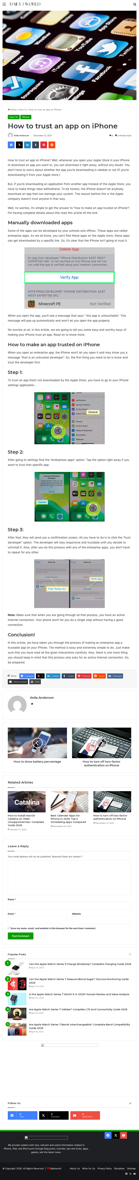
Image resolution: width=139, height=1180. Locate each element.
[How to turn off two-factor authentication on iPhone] (112, 802)
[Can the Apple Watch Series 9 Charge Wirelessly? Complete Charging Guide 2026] (17, 968)
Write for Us (88, 1168)
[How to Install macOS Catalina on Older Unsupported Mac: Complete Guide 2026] (27, 802)
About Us (75, 1168)
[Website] (32, 704)
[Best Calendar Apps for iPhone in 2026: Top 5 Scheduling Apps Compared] (69, 802)
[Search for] (134, 5)
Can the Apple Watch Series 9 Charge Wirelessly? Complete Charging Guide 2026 (80, 964)
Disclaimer (119, 1168)
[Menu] (4, 5)
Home (13, 109)
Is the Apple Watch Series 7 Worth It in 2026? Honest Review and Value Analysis (79, 994)
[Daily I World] (25, 4)
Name (12, 899)
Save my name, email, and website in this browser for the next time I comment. (53, 928)
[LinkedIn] (27, 145)
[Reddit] (51, 145)
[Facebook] (11, 145)
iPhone (25, 117)
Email (12, 913)
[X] (19, 145)
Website (76, 913)
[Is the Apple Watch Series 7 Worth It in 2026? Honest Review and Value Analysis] (17, 999)
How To (23, 109)
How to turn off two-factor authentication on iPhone (110, 817)
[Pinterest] (43, 145)
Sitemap (131, 1168)
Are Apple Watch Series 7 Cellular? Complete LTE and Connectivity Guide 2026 (78, 1009)
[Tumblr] (35, 145)
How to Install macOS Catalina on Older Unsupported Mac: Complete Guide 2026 (26, 820)
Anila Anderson (21, 135)
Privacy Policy (104, 1168)
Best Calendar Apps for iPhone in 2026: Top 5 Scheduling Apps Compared (68, 819)
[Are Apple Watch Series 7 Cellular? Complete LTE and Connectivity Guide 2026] (17, 1014)
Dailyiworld (55, 1168)
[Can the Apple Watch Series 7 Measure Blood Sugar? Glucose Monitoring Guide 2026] (17, 984)
